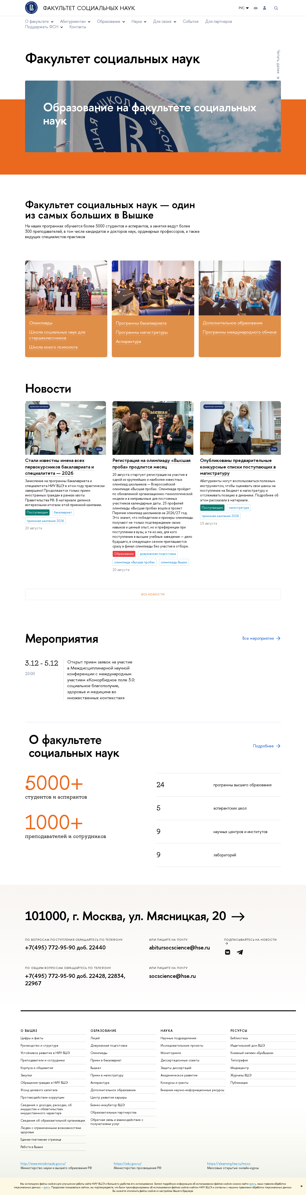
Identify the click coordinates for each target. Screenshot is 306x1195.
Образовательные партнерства (113, 1112)
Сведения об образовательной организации (53, 1120)
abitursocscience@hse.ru (179, 947)
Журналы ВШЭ (241, 1075)
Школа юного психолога (53, 347)
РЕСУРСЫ (239, 1030)
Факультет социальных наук (89, 8)
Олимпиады (40, 323)
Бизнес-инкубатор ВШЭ (108, 1105)
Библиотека (239, 1038)
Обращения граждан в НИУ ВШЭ (44, 1082)
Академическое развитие (179, 1075)
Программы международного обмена (239, 332)
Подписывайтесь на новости (250, 940)
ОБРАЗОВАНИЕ (103, 1030)
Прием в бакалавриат (106, 1060)
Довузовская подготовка (109, 1045)
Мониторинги (171, 1053)
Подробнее (263, 746)
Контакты (77, 27)
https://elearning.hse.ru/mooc (228, 1163)
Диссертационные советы (180, 1060)
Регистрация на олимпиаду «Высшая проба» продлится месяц (151, 463)
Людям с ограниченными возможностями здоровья (51, 1130)
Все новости (152, 594)
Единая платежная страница (41, 1139)
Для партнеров (218, 21)
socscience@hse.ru (172, 976)
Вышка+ (96, 1068)
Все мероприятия (258, 638)
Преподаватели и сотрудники (43, 1060)
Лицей (95, 1038)
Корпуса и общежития (37, 1068)
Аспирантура (128, 341)
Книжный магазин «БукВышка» (252, 1053)
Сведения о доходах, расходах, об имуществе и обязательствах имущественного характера (46, 1109)
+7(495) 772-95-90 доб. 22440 (65, 947)
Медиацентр (240, 1068)
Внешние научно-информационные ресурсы (192, 1090)
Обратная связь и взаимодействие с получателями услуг (117, 1122)
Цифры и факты (32, 1038)
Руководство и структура (39, 1045)
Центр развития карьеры (109, 1097)
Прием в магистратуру (107, 1075)
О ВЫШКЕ (29, 1030)
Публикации (239, 1082)
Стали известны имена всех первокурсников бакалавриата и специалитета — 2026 (59, 466)
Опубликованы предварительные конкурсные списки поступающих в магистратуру (238, 466)
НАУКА (167, 1030)
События (190, 21)
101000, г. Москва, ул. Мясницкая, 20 (125, 915)
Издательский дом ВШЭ (248, 1045)
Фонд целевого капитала (39, 1090)
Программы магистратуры (142, 332)
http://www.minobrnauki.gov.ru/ (43, 1163)
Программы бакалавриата (141, 323)
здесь (252, 1184)
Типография (239, 1060)
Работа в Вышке (32, 1147)
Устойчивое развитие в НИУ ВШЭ (45, 1053)
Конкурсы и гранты (174, 1082)
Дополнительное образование (233, 323)
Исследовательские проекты (182, 1045)
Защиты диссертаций (176, 1068)
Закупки (26, 1075)
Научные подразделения (178, 1038)
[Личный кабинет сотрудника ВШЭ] (264, 8)
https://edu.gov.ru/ (128, 1163)
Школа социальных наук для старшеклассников (57, 335)
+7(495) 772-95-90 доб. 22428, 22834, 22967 (75, 979)
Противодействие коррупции (42, 1097)
